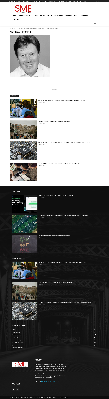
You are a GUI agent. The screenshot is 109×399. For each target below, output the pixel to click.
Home (11, 28)
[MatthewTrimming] (54, 56)
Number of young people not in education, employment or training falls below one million (61, 100)
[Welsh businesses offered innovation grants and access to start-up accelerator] (23, 172)
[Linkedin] (97, 1)
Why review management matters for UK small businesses (54, 235)
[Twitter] (99, 1)
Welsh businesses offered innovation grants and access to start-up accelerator (59, 163)
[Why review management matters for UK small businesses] (24, 244)
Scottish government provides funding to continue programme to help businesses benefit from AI (64, 142)
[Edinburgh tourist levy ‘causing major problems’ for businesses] (23, 129)
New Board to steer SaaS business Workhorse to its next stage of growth (31, 28)
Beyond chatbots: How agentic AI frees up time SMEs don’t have (56, 195)
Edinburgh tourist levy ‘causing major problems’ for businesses (54, 121)
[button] (95, 24)
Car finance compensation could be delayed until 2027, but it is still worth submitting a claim (63, 215)
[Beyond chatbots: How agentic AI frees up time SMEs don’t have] (24, 203)
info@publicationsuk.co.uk (48, 381)
